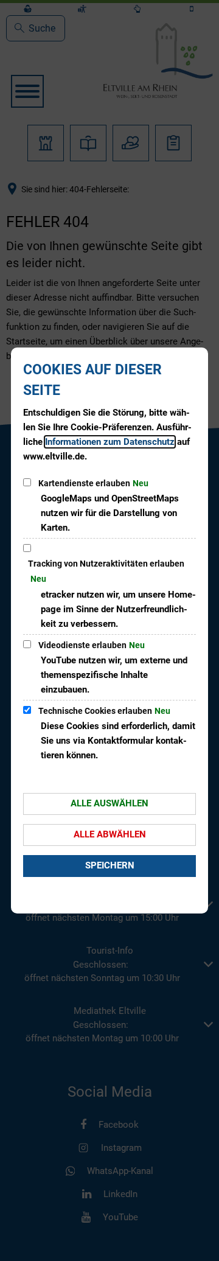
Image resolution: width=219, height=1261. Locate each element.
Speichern (109, 865)
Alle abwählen (110, 834)
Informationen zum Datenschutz (110, 441)
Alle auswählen (109, 803)
